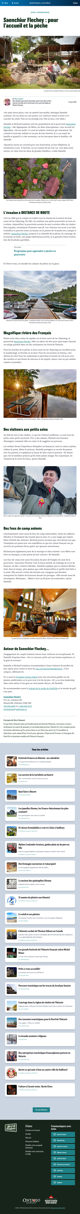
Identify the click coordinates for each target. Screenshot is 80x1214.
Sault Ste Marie (61, 1158)
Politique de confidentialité (57, 1208)
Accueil (16, 3)
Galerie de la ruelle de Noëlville (43, 688)
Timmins (59, 1176)
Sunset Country (61, 1134)
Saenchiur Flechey (19, 233)
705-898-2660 (9, 706)
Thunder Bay (61, 1140)
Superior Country (62, 1146)
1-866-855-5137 (25, 706)
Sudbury (59, 1182)
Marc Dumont (19, 99)
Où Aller (28, 1134)
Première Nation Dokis (26, 677)
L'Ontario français (43, 12)
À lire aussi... (18, 247)
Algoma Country (62, 1152)
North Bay (60, 1170)
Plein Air (28, 1138)
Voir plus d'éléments (41, 1110)
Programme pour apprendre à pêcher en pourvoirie (35, 252)
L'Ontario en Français (32, 1130)
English (75, 3)
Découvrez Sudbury (32, 1141)
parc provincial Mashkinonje (49, 668)
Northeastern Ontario (63, 1164)
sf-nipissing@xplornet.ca (15, 709)
